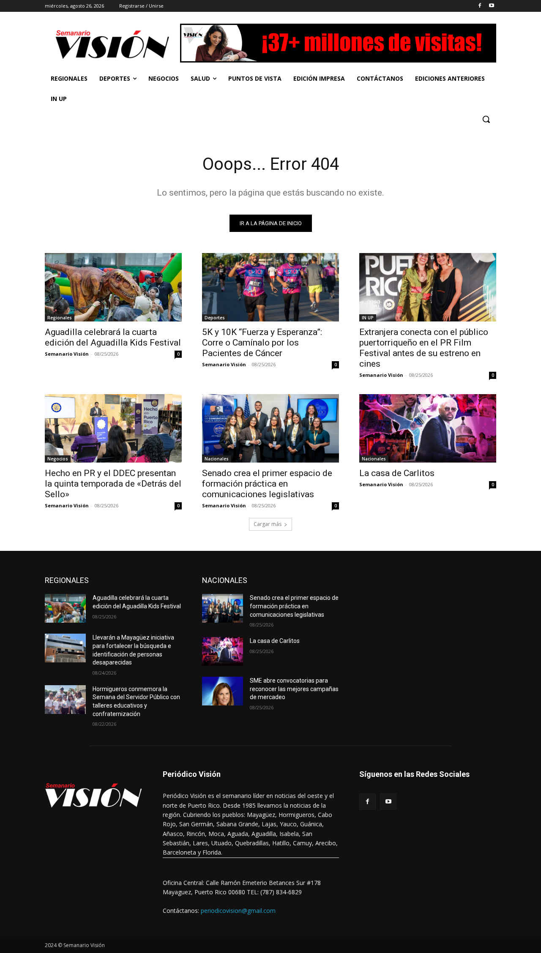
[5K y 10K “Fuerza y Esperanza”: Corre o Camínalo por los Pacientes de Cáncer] (270, 287)
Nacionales (217, 459)
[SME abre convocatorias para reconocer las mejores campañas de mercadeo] (222, 691)
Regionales (59, 318)
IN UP (368, 318)
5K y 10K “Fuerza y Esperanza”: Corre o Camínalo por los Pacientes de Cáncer (262, 342)
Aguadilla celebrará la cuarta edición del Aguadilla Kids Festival (113, 337)
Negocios (57, 459)
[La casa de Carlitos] (427, 428)
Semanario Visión (67, 354)
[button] (486, 119)
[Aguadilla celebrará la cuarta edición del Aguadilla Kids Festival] (113, 287)
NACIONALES (224, 580)
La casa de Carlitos (396, 473)
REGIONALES (67, 580)
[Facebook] (479, 6)
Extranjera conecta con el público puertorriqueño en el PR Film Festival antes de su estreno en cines (423, 348)
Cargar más (267, 524)
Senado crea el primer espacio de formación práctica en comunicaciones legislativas (267, 483)
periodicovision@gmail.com (238, 911)
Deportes (215, 318)
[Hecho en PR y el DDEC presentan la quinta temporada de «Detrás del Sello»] (113, 428)
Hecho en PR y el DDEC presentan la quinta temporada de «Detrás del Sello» (113, 483)
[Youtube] (491, 6)
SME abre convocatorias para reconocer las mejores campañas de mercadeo (294, 688)
